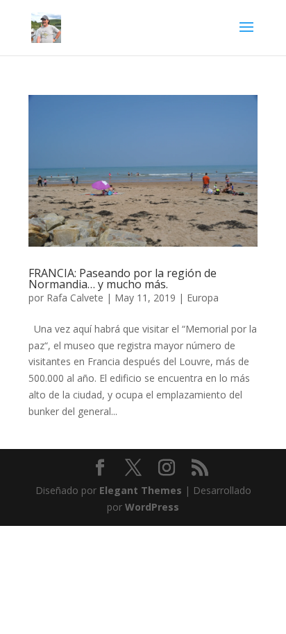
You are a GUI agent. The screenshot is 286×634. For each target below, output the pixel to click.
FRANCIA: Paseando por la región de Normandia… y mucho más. (122, 278)
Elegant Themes (140, 490)
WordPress (152, 506)
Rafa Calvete (75, 297)
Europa (203, 297)
